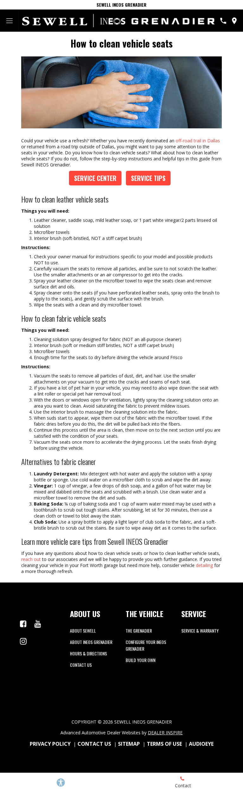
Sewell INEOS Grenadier (121, 4)
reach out (31, 559)
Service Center (95, 178)
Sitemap (129, 743)
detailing (204, 565)
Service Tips (148, 178)
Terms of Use (164, 743)
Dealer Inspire (165, 733)
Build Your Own (140, 660)
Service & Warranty (200, 630)
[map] (234, 21)
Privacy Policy (50, 743)
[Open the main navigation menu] (9, 21)
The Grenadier (139, 630)
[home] (118, 20)
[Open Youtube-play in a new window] (37, 623)
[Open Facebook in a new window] (23, 623)
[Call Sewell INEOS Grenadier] (223, 21)
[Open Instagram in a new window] (23, 641)
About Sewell (83, 630)
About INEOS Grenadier (91, 642)
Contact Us (81, 664)
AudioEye (201, 743)
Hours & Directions (88, 653)
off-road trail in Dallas (198, 141)
